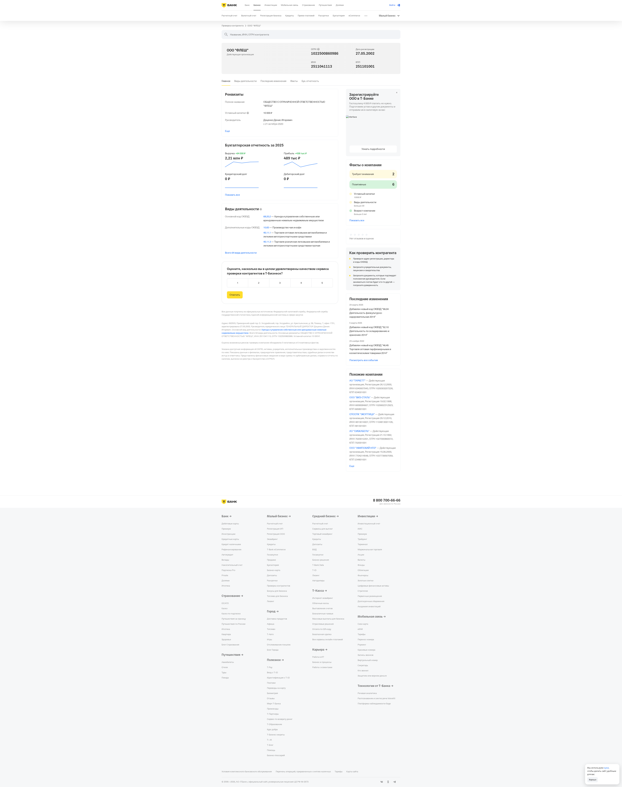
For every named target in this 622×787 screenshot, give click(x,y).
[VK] (382, 782)
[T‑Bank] (229, 5)
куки (606, 767)
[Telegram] (395, 782)
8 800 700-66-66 (386, 500)
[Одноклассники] (388, 782)
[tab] (226, 81)
